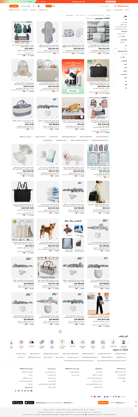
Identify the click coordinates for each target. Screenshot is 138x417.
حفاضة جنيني (20, 357)
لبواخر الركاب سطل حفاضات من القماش (79, 140)
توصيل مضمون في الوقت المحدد (94, 378)
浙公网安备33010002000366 (95, 414)
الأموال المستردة (52, 381)
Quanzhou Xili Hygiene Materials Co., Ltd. (99, 52)
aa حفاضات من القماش (40, 136)
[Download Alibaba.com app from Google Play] (17, 402)
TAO (81, 409)
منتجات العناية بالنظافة (80, 15)
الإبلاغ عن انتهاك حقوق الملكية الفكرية (47, 384)
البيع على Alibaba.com (27, 372)
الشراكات (30, 384)
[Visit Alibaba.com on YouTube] (19, 391)
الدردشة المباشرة (52, 375)
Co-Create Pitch (122, 375)
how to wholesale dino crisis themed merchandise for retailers (111, 360)
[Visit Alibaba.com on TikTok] (15, 391)
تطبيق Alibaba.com (40, 402)
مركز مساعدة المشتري (50, 372)
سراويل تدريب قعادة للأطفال (25, 136)
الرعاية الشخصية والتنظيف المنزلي (96, 15)
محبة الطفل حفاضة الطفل (106, 357)
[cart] (33, 6)
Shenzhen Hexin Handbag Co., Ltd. (25, 54)
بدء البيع (30, 375)
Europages (92, 409)
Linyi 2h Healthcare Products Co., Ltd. (74, 127)
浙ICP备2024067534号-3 (109, 414)
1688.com (52, 409)
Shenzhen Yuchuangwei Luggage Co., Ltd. (99, 92)
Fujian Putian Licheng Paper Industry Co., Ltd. (22, 89)
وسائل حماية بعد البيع (97, 381)
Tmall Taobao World (61, 409)
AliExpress (46, 409)
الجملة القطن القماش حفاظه (85, 136)
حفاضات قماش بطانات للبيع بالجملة (50, 353)
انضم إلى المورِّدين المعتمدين (25, 381)
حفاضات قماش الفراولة (61, 140)
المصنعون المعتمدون (74, 372)
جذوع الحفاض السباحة (47, 140)
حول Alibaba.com (121, 368)
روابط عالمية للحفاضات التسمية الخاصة (99, 140)
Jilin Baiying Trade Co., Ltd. (102, 175)
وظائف (124, 381)
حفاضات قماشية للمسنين (120, 353)
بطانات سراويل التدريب (20, 353)
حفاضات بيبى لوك (47, 357)
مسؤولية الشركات (121, 378)
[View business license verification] (83, 414)
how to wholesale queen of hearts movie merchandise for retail (78, 360)
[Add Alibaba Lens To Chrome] (103, 402)
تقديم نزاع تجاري (52, 378)
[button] (54, 6)
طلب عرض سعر (75, 375)
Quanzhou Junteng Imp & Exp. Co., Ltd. (49, 89)
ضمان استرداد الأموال (97, 375)
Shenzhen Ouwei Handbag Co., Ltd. (100, 131)
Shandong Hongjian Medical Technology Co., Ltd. (73, 174)
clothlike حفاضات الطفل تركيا (104, 353)
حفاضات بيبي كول (59, 357)
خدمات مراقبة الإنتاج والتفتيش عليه (94, 384)
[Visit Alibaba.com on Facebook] (31, 391)
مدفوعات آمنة (99, 372)
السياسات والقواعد (98, 387)
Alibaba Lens (119, 402)
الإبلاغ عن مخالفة (52, 387)
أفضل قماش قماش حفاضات (101, 136)
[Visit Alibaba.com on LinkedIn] (28, 391)
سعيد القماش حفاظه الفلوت (87, 353)
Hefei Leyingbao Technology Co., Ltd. (49, 174)
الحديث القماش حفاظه (34, 353)
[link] (136, 402)
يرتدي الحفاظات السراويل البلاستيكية (89, 357)
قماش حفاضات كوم (53, 136)
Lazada (69, 409)
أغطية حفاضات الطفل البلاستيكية (68, 136)
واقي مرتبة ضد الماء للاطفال (33, 357)
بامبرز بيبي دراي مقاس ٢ (72, 357)
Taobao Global (75, 409)
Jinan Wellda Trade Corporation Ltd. (25, 127)
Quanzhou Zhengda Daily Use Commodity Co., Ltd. (73, 52)
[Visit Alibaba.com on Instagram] (22, 391)
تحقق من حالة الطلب (27, 378)
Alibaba (108, 15)
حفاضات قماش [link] (69, 15)
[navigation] (120, 173)
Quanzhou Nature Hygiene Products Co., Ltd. (48, 52)
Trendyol (86, 409)
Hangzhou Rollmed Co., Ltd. (27, 174)
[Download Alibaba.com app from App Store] (29, 402)
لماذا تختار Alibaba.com (120, 372)
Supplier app (67, 402)
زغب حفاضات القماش (120, 357)
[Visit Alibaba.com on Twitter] (25, 391)
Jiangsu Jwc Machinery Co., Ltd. (51, 127)
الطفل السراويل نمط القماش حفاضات (70, 353)
